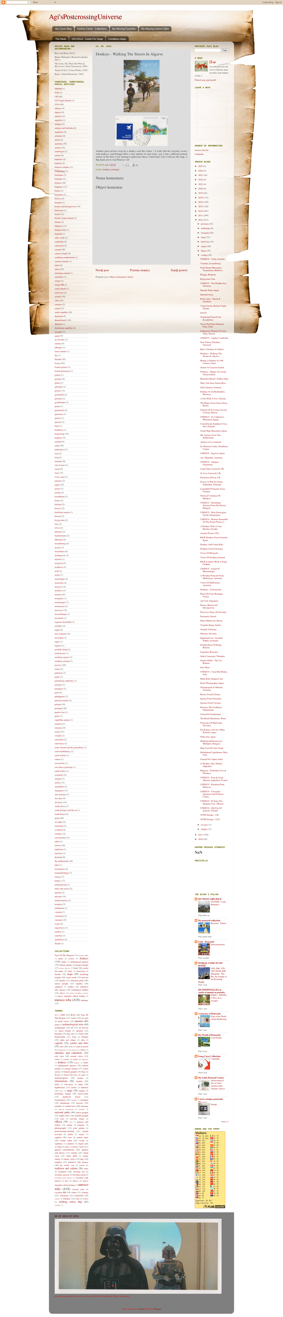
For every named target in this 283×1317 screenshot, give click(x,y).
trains (86, 1168)
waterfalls (78, 1195)
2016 (200, 201)
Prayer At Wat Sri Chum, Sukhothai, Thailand (211, 483)
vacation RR (60, 1192)
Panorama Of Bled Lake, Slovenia (211, 724)
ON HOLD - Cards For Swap (87, 39)
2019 (200, 192)
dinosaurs (85, 1059)
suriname (59, 825)
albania (58, 108)
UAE (57, 92)
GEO (63, 1014)
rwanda (58, 735)
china (57, 269)
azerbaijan (59, 151)
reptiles (79, 983)
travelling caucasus (62, 1174)
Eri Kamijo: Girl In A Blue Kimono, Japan (212, 731)
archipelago (60, 1027)
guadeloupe (60, 402)
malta (57, 574)
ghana (57, 382)
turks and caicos (62, 888)
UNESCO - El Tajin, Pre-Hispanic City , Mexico (212, 802)
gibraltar (59, 386)
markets (82, 1090)
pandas (69, 1125)
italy (57, 472)
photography (60, 1128)
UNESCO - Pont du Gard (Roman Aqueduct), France (213, 779)
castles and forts (79, 1043)
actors (73, 1017)
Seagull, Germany (208, 629)
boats (74, 1036)
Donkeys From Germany (211, 548)
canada (58, 249)
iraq (56, 457)
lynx (61, 1091)
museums (84, 1106)
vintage (85, 1192)
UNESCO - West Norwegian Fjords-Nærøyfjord (213, 513)
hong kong (59, 433)
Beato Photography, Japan (212, 683)
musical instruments (66, 1109)
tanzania (58, 853)
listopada (205, 232)
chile (57, 265)
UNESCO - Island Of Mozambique (210, 570)
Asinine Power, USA (209, 533)
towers (82, 1165)
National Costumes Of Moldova (210, 497)
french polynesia (62, 371)
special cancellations (64, 1149)
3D (56, 1015)
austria (58, 147)
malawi (58, 559)
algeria (58, 112)
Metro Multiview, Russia (211, 620)
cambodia (59, 241)
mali (57, 570)
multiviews (71, 1106)
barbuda (58, 178)
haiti (57, 425)
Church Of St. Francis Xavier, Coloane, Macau (213, 411)
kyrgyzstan (60, 520)
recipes (81, 1134)
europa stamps (81, 964)
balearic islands (62, 167)
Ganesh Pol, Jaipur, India (211, 759)
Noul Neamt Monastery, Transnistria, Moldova (211, 269)
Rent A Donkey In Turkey (212, 349)
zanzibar (58, 935)
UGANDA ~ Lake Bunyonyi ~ (218, 903)
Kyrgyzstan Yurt (207, 278)
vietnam (58, 919)
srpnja (204, 246)
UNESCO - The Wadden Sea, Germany (213, 284)
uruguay (58, 904)
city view (59, 1056)
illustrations (61, 1081)
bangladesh (60, 171)
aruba (57, 139)
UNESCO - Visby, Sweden (212, 258)
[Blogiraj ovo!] (127, 165)
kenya (57, 500)
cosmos (71, 958)
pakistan (58, 672)
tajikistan (59, 849)
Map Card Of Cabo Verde (211, 748)
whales (57, 1199)
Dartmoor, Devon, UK (210, 477)
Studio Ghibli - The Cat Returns (211, 661)
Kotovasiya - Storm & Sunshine (210, 300)
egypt (57, 335)
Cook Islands (216, 1037)
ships (59, 1146)
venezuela (59, 915)
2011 (200, 834)
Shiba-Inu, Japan (208, 736)
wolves (85, 1198)
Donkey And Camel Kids (211, 544)
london (73, 1087)
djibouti (58, 323)
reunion (58, 723)
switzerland (60, 837)
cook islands (60, 288)
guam (57, 406)
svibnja (204, 255)
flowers (58, 1074)
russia (57, 731)
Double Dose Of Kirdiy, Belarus (211, 646)
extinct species (64, 968)
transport (62, 1171)
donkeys (106, 169)
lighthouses (60, 1087)
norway (58, 664)
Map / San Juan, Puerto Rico (213, 382)
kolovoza (205, 241)
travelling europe (79, 1174)
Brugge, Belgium (208, 274)
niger (57, 641)
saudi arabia (60, 770)
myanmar (59, 617)
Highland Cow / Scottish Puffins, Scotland (211, 639)
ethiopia (58, 347)
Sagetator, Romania (209, 651)
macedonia (60, 551)
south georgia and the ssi (66, 810)
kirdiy (70, 971)
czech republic (61, 312)
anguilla (58, 120)
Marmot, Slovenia (208, 633)
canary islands (61, 253)
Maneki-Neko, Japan (209, 290)
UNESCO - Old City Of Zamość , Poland (211, 809)
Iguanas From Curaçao (210, 702)
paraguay (59, 688)
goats (83, 1074)
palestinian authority (64, 680)
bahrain (58, 163)
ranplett (141, 1308)
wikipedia (199, 153)
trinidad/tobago (62, 872)
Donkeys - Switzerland (210, 589)
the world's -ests (67, 1165)
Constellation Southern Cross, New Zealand (213, 425)
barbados (59, 174)
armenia (58, 135)
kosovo (58, 508)
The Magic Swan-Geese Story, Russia (214, 404)
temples (58, 1162)
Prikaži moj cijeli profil (205, 79)
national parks (77, 980)
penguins (81, 1125)
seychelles (59, 786)
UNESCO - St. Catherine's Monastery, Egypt (212, 418)
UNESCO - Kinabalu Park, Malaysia (212, 785)
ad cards (85, 1018)
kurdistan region (62, 512)
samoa (57, 759)
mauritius (59, 582)
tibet (57, 864)
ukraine (58, 896)
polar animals (79, 1128)
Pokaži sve (224, 1121)
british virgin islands (64, 218)
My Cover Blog (63, 28)
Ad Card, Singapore (209, 600)
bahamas (59, 159)
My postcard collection (209, 920)
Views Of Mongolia (209, 552)
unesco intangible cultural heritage (71, 996)
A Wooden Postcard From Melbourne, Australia (212, 577)
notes (62, 1118)
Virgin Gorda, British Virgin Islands (213, 307)
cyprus (58, 308)
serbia (57, 782)
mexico (58, 586)
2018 (200, 197)
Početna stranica (140, 270)
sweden (58, 833)
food (76, 967)
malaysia (59, 563)
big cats (70, 1033)
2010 (200, 839)
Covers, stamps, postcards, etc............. (210, 1100)
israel (57, 468)
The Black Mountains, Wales (213, 718)
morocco (59, 610)
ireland (58, 461)
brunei (58, 221)
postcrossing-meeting (64, 1131)
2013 (200, 215)
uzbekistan (59, 908)
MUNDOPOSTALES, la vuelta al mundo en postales (211, 991)
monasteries (60, 1099)
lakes (80, 1084)
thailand (58, 857)
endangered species (79, 961)
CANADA (215, 1058)
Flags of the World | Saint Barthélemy (219, 1018)
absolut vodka (83, 955)
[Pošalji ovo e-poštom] (124, 165)
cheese (82, 1049)
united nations (61, 900)
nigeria (58, 645)
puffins (70, 1134)
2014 (200, 210)
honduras (59, 429)
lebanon (58, 531)
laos (56, 523)
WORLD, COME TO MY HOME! (210, 964)
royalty (82, 1140)
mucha (62, 980)
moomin (74, 1100)
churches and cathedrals (68, 1053)
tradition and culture (66, 1168)
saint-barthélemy (62, 751)
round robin (66, 1140)
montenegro (60, 602)
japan (57, 484)
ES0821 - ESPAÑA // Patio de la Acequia (219, 998)
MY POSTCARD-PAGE (210, 899)
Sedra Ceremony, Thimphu (212, 656)
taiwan (58, 845)
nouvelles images (77, 1118)
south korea (60, 814)
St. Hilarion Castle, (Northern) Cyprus (214, 447)
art (72, 1027)
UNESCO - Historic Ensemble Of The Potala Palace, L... (214, 520)
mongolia (59, 598)
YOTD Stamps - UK (209, 814)
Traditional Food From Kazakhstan (210, 318)
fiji (56, 355)
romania (58, 727)
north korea (60, 653)
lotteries (84, 1087)
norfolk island (61, 649)
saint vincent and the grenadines (69, 747)
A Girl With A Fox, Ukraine (213, 398)
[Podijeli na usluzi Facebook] (133, 165)
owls (71, 1122)
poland (58, 704)
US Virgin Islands (63, 100)
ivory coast (60, 476)
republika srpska (62, 719)
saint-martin (60, 755)
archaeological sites (73, 1024)
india (57, 445)
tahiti (57, 841)
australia (58, 143)
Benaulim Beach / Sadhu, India (214, 378)
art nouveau (83, 1027)
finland (58, 359)
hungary (58, 437)
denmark (59, 316)
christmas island (62, 273)
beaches (58, 1033)
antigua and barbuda (64, 127)
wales (57, 923)
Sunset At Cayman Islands (212, 367)
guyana (58, 421)
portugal (115, 169)
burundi (58, 233)
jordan (58, 492)
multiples (58, 1106)
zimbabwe (59, 939)
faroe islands (60, 351)
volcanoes (64, 1195)
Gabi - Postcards (206, 941)
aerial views (63, 1021)
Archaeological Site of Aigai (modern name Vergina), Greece (218, 1084)
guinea (58, 418)
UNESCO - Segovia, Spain (212, 453)
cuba (57, 300)
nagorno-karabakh (63, 621)
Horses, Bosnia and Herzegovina (208, 606)
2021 (200, 184)
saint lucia (59, 743)
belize (57, 190)
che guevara (73, 1050)
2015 (200, 206)
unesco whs (63, 999)
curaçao (58, 304)
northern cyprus (62, 657)
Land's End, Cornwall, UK (212, 468)
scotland (58, 774)
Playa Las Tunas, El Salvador (213, 612)
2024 (200, 170)
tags (82, 1158)
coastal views (76, 1056)
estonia (58, 343)
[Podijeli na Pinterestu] (137, 165)
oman (57, 668)
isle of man (60, 465)
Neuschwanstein (218, 944)
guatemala (59, 410)
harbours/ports (61, 1077)
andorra (58, 116)
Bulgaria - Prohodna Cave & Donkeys (213, 772)
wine (77, 1198)
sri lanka (58, 821)
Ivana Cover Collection (209, 1056)
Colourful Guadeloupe (210, 714)
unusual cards (78, 1189)
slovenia (58, 802)
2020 (200, 188)
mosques (84, 1099)
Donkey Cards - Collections (92, 28)
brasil (57, 214)
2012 (200, 219)
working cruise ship (70, 1201)
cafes (83, 1040)
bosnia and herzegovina (65, 206)
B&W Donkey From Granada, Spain (214, 538)
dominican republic (63, 327)
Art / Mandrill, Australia (211, 457)
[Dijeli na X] (130, 165)
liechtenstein (60, 535)
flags (83, 1071)
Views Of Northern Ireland (212, 557)
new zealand (60, 633)
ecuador (58, 331)
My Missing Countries (124, 28)
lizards (58, 974)
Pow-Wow (205, 667)
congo (57, 280)
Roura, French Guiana (210, 694)
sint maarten (60, 794)
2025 (200, 166)
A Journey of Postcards (209, 1013)
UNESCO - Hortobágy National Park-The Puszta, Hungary (213, 505)
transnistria (60, 868)
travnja (204, 824)
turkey (58, 880)
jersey (57, 488)
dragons (76, 1062)
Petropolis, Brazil (208, 616)
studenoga (206, 228)
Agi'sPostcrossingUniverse (85, 16)
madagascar (60, 555)
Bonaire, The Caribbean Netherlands (211, 708)
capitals (59, 1043)
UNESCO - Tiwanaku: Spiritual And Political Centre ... (211, 794)
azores (57, 155)
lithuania (59, 539)
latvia (57, 527)
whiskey (84, 1000)
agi (214, 62)
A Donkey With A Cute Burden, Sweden (211, 527)
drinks (63, 961)
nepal (57, 629)
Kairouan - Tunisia (218, 923)
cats (61, 1046)
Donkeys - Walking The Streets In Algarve (211, 355)
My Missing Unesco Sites (155, 28)
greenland (59, 394)
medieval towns (71, 1096)
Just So (203, 312)
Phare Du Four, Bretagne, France (211, 595)
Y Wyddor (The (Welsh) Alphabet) (211, 765)
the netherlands (61, 861)
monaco (58, 594)
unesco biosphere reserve (79, 993)
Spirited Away (206, 294)
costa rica (59, 292)
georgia (58, 378)
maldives (59, 567)
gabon (57, 374)
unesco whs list (201, 150)
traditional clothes (79, 989)
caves (70, 1046)
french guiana (61, 367)
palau (57, 676)
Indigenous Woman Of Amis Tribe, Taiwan (213, 332)
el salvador (60, 339)
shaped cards (83, 1143)
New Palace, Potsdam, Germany (210, 343)
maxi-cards (71, 977)
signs (67, 1146)
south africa (60, 806)
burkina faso (60, 229)
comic (57, 1059)
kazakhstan (60, 496)
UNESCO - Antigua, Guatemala (209, 463)
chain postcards (82, 1046)
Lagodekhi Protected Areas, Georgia (212, 490)
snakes (71, 986)
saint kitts (59, 739)
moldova (59, 590)
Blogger (157, 1308)
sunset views (69, 1158)
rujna (203, 237)
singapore (59, 790)
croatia (58, 296)
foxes (75, 1074)
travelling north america (63, 1178)
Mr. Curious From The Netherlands (210, 436)
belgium (58, 186)
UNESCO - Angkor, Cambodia (214, 337)
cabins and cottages (68, 1040)
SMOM (58, 88)
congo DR (59, 284)
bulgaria (58, 225)
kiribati (58, 504)
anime (60, 958)
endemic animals (65, 965)
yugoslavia (60, 927)
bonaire (58, 202)
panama (58, 684)
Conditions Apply (117, 39)
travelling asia (79, 1171)
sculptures (70, 1143)
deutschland (60, 320)
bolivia (58, 198)
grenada (58, 398)
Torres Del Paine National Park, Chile (212, 325)
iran (56, 453)
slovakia (58, 798)
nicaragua (59, 637)
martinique (60, 578)
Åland (57, 943)
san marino (60, 763)
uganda (58, 892)
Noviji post (102, 270)
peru (57, 692)
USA (57, 104)
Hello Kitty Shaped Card (211, 678)
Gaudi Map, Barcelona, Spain (213, 430)
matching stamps (63, 1093)
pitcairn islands (61, 700)
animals (79, 1021)
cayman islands (61, 261)
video (73, 1192)
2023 (200, 175)
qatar (57, 715)
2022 (200, 179)
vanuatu (58, 911)
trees (66, 1180)
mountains (65, 1102)
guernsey (59, 414)
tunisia (58, 876)
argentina (59, 131)
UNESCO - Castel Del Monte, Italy (213, 673)
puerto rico (60, 712)
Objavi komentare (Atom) (121, 276)
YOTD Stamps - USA (210, 819)
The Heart (60, 39)
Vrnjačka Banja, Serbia (210, 625)
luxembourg (60, 543)
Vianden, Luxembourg (210, 263)
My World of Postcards (209, 1035)
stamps (74, 1152)
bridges (85, 1036)
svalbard (58, 829)
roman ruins (82, 1137)
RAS (73, 1014)
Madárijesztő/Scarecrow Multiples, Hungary (211, 742)
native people (61, 983)
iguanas (80, 1078)
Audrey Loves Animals (210, 441)
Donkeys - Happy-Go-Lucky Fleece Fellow (213, 373)
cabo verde (60, 237)
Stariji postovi (179, 270)
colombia (59, 276)
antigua (58, 124)
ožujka (204, 829)
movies (85, 977)
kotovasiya (81, 971)
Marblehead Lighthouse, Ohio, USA (214, 753)
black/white (60, 1036)
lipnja (204, 250)
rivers (70, 1137)
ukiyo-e (63, 993)
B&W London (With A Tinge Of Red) (213, 563)
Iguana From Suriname (210, 698)
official (58, 1121)
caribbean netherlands (65, 257)
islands (79, 1081)
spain (57, 817)
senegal (58, 778)
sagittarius (59, 986)
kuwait (58, 516)
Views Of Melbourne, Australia (210, 584)
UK (56, 96)
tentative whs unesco (78, 1162)
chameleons (61, 1050)
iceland (58, 441)
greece (58, 390)
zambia (58, 931)
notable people (81, 1115)
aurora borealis (64, 1030)
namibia (58, 625)
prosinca (205, 223)
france (57, 363)
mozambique (60, 614)
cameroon (59, 245)
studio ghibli (71, 1156)
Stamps (214, 1104)
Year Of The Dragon (64, 955)
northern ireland (62, 661)
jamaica (58, 480)
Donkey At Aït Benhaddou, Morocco (212, 393)
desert (75, 1059)
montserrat (60, 606)
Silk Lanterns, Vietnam (210, 387)
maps (70, 974)
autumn (79, 1030)
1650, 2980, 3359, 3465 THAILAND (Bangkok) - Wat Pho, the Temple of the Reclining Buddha (212, 975)
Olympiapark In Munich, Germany (211, 688)
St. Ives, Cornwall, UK (210, 473)
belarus (58, 182)
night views (64, 1115)
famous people (70, 1071)
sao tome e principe (63, 767)
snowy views (78, 1146)
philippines (60, 696)
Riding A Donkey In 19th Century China (211, 362)
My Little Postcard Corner (211, 1077)
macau (58, 547)
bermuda (59, 194)
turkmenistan (61, 884)
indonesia (59, 449)
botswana (59, 210)
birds (81, 1033)
